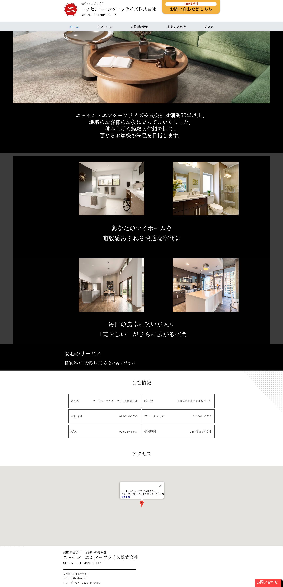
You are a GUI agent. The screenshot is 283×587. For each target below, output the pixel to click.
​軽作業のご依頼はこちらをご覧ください (99, 363)
